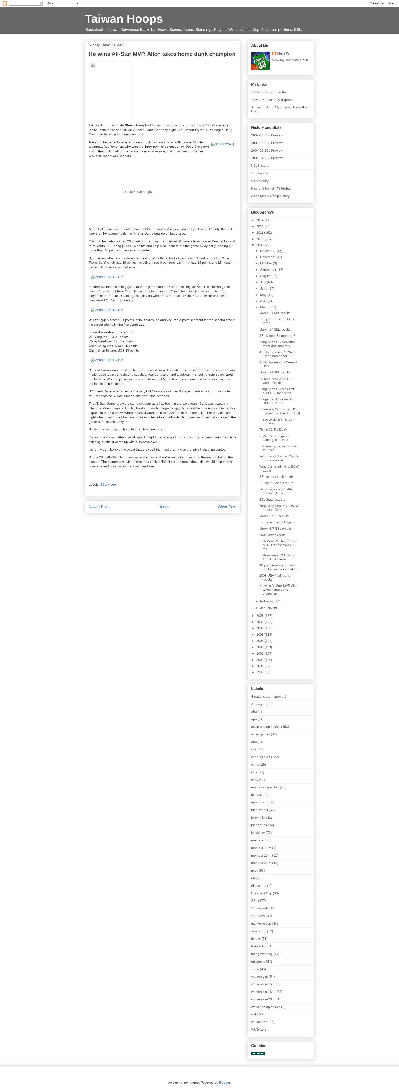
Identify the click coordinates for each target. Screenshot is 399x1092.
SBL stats (258, 916)
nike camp (258, 885)
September (268, 269)
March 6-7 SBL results (275, 528)
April (264, 301)
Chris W (283, 53)
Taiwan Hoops (124, 18)
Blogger (224, 1082)
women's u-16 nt (263, 984)
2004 (260, 641)
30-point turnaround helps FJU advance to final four (279, 567)
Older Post (227, 507)
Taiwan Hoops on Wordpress (272, 100)
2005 (260, 634)
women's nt (259, 976)
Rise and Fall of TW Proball (271, 188)
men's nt (257, 840)
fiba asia (257, 795)
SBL (103, 484)
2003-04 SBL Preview (267, 158)
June (264, 288)
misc (254, 870)
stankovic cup (261, 923)
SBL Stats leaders (272, 499)
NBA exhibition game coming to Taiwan (274, 438)
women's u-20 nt (263, 999)
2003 (260, 647)
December (268, 251)
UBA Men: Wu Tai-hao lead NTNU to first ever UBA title (279, 545)
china (255, 764)
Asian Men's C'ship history (270, 196)
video (112, 484)
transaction (259, 946)
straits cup (258, 931)
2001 (260, 660)
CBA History (260, 181)
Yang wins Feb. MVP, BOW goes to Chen (279, 507)
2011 (260, 232)
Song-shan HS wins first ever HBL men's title (276, 391)
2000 (260, 666)
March (265, 307)
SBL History (259, 173)
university (258, 961)
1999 (260, 672)
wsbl (254, 1014)
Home (163, 507)
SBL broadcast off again (276, 522)
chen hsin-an (260, 757)
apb (254, 719)
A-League (258, 704)
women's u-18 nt (263, 991)
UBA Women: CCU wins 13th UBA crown (276, 557)
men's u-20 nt (261, 863)
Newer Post (99, 507)
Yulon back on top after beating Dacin (276, 491)
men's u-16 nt (261, 848)
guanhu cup (260, 802)
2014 (260, 220)
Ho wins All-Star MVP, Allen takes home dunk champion (278, 589)
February (267, 601)
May (263, 295)
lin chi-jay (258, 832)
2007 (260, 622)
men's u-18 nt (261, 855)
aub (254, 742)
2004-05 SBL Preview (267, 150)
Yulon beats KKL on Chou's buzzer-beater (279, 458)
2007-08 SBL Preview (267, 135)
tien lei (256, 938)
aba (254, 711)
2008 (260, 615)
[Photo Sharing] (111, 117)
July (263, 282)
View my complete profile (290, 60)
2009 (260, 245)
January (266, 608)
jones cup (258, 825)
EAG (254, 780)
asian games (260, 734)
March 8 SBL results (274, 516)
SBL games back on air (276, 476)
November (268, 257)
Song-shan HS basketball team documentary (277, 344)
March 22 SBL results (274, 372)
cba (254, 749)
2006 (260, 628)
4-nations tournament (267, 696)
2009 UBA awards (272, 535)
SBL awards (260, 908)
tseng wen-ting (262, 954)
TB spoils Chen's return (276, 483)
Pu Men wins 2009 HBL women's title (276, 381)
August (265, 276)
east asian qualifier (265, 787)
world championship (265, 1007)
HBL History (259, 165)
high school (259, 810)
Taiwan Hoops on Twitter (269, 92)
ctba (254, 772)
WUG (255, 1029)
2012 (260, 226)
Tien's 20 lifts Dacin (273, 429)
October (266, 263)
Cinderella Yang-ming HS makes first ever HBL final (279, 411)
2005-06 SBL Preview (267, 143)
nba (254, 878)
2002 (260, 653)
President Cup (261, 893)
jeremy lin (258, 817)
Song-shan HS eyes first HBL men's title (277, 401)
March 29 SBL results (274, 313)
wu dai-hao (259, 1022)
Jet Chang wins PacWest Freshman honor (277, 354)
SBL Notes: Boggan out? (277, 335)
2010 (260, 239)
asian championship (265, 726)
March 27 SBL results (274, 329)
